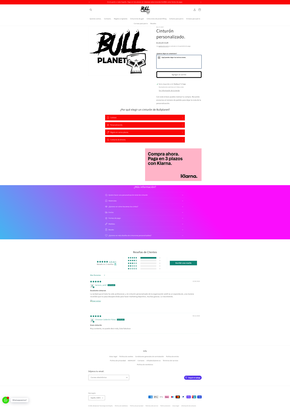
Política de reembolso (145, 364)
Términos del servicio (170, 360)
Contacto (141, 360)
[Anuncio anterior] (89, 2)
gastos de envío (164, 46)
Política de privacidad (118, 360)
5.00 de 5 (112, 262)
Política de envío (165, 405)
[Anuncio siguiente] (200, 2)
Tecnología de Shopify (106, 406)
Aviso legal (113, 356)
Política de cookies (126, 356)
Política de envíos (172, 356)
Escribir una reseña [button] (183, 263)
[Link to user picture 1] (95, 305)
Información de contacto (188, 405)
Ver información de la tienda (169, 90)
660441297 (131, 360)
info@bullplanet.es (154, 360)
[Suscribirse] (126, 377)
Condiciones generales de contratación (149, 356)
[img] (95, 281)
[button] (90, 9)
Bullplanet (96, 406)
